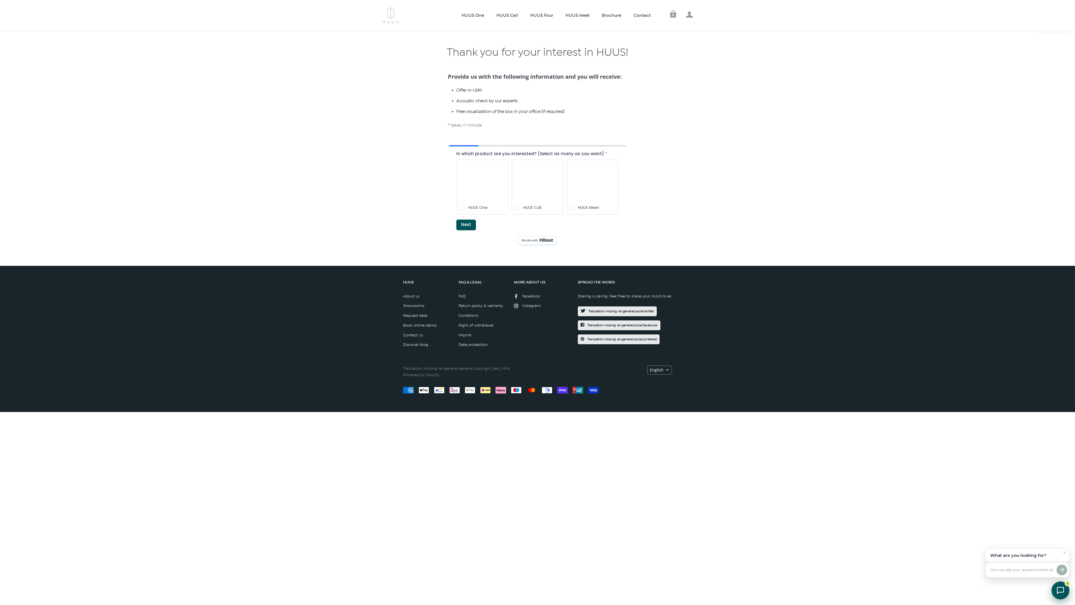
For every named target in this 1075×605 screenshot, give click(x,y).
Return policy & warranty (481, 306)
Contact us (413, 335)
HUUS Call (507, 15)
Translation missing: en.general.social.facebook (622, 325)
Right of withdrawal (476, 325)
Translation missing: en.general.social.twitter (621, 311)
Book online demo (420, 325)
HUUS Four (541, 15)
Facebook (531, 296)
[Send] (1062, 570)
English (656, 370)
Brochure (611, 15)
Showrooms (413, 306)
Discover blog (415, 345)
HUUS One (473, 15)
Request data (415, 315)
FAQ (462, 296)
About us (411, 296)
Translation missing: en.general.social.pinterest (621, 339)
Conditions (468, 315)
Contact (642, 15)
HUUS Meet (577, 15)
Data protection (473, 345)
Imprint (465, 335)
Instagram (531, 306)
